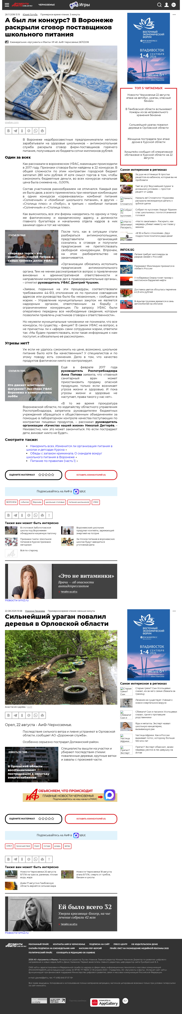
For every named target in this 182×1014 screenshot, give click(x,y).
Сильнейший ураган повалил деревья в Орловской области (149, 126)
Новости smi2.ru (17, 600)
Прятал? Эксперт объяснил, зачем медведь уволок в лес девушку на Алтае (154, 750)
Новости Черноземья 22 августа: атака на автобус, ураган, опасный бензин (148, 98)
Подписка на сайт (99, 944)
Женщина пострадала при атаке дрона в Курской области (148, 141)
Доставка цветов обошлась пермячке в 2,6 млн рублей (155, 290)
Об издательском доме (144, 944)
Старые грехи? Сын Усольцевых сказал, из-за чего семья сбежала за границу (155, 691)
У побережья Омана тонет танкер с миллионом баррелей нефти (153, 279)
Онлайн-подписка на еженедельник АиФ (52, 948)
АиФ (29, 707)
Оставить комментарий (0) (91, 475)
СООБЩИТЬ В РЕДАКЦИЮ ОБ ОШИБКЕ (75, 953)
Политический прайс (40, 953)
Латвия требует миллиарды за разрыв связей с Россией (151, 255)
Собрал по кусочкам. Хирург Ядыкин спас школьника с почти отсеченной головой (156, 212)
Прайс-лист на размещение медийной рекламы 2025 (139, 948)
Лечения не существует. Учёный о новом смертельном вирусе (154, 701)
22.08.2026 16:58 (13, 611)
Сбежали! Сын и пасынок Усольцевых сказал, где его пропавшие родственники (156, 714)
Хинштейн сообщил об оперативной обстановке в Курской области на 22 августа (148, 154)
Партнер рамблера (77, 1001)
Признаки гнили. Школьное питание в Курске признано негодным (35, 542)
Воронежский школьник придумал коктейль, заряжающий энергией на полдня (95, 530)
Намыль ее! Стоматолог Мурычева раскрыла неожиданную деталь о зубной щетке (154, 200)
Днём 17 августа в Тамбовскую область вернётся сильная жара (38, 884)
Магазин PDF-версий (90, 948)
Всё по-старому (29, 550)
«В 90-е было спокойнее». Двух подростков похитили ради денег (154, 234)
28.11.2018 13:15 (12, 14)
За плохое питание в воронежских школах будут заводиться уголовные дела (95, 542)
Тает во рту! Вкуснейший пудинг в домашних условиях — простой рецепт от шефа (154, 189)
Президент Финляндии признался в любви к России (154, 267)
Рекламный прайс (39, 944)
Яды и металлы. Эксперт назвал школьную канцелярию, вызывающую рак (152, 726)
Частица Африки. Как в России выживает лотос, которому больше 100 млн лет (155, 738)
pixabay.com (12, 122)
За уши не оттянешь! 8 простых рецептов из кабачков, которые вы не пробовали (156, 177)
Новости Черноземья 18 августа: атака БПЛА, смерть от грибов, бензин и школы (94, 874)
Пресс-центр (120, 944)
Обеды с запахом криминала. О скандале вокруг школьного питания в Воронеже (64, 455)
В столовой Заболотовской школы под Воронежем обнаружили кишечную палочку (38, 530)
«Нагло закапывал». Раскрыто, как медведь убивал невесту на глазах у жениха (155, 224)
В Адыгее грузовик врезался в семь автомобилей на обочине (154, 302)
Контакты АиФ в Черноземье (69, 944)
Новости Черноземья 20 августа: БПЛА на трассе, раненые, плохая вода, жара (39, 874)
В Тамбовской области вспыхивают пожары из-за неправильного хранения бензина (148, 112)
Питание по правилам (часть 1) (53, 461)
